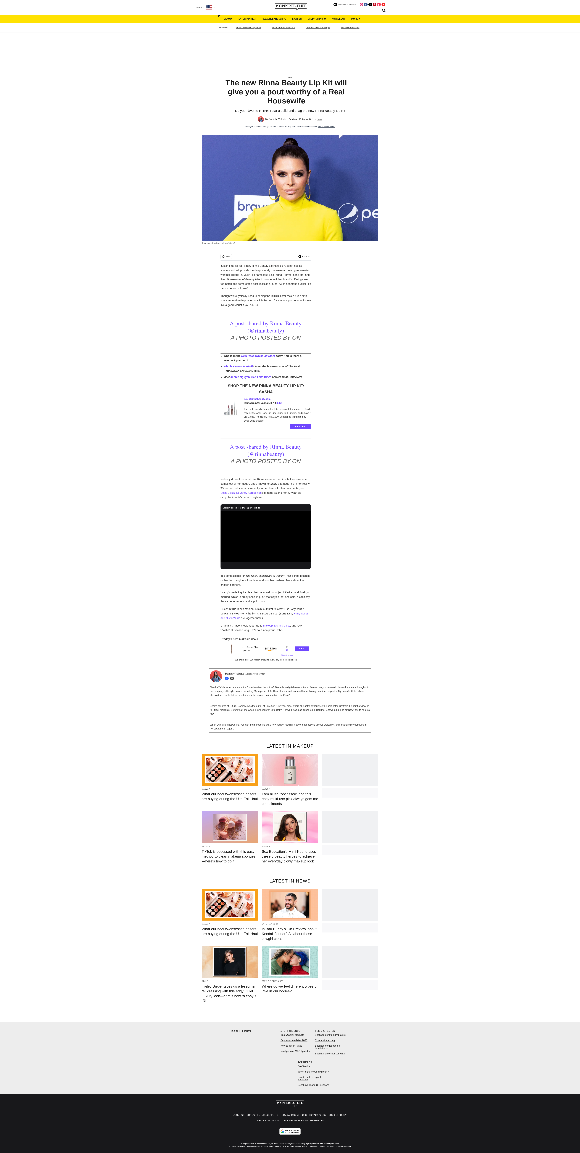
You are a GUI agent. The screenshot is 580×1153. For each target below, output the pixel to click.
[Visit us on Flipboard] (383, 4)
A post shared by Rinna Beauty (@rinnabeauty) (266, 326)
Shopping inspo (317, 19)
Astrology (338, 19)
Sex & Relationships (274, 19)
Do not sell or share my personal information (296, 1120)
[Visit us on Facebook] (366, 4)
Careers (261, 1120)
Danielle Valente (277, 119)
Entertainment (247, 19)
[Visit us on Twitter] (370, 4)
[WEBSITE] (232, 678)
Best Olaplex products (292, 1035)
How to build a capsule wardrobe (310, 1078)
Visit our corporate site (329, 1144)
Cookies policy (337, 1115)
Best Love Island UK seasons (313, 1085)
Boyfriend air (304, 1066)
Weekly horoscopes (350, 27)
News (289, 77)
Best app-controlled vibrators (330, 1035)
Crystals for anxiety (325, 1040)
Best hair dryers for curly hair (330, 1053)
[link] (231, 409)
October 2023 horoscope (318, 27)
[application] (266, 536)
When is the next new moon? (313, 1071)
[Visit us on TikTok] (379, 4)
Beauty (228, 19)
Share (228, 257)
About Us (239, 1115)
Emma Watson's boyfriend (248, 27)
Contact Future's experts (262, 1115)
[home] (219, 19)
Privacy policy (317, 1115)
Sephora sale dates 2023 (293, 1040)
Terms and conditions (293, 1115)
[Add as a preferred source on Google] (290, 1131)
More (354, 19)
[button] (266, 650)
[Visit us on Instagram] (361, 4)
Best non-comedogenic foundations (327, 1046)
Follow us (306, 257)
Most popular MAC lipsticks (295, 1051)
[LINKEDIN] (227, 678)
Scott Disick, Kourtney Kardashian (241, 492)
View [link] (301, 649)
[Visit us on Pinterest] (374, 4)
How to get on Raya (291, 1045)
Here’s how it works (326, 126)
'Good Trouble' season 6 (283, 27)
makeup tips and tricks (276, 625)
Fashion (297, 19)
